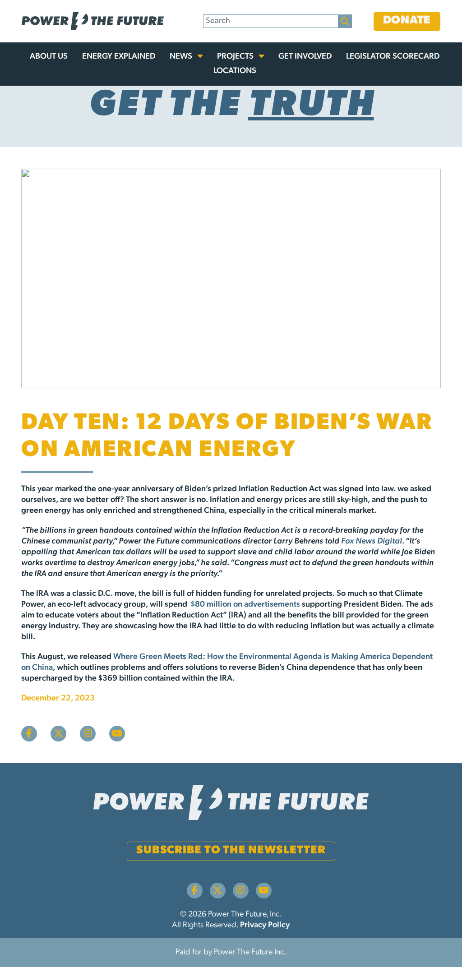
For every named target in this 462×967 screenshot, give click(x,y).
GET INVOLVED (305, 57)
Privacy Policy (265, 925)
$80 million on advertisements (245, 605)
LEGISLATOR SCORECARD (392, 57)
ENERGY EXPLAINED (118, 57)
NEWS (182, 57)
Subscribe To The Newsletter (230, 850)
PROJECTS (236, 57)
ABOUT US (49, 57)
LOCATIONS (234, 71)
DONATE (407, 20)
